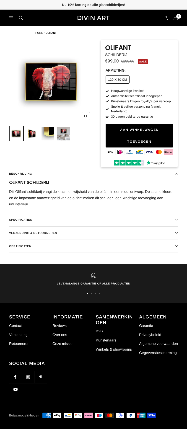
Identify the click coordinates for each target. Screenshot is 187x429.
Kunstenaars (106, 340)
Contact (15, 326)
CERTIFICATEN (20, 246)
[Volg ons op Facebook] (15, 377)
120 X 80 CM (117, 79)
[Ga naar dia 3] (95, 293)
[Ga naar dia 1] (87, 293)
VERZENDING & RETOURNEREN (33, 233)
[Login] (166, 18)
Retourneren (19, 344)
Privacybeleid (150, 335)
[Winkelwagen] (175, 18)
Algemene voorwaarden (158, 344)
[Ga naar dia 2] (91, 293)
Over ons (59, 335)
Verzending (18, 335)
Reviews (59, 326)
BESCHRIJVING (20, 173)
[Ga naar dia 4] (99, 293)
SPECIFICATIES (20, 219)
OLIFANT (51, 32)
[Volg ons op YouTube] (15, 389)
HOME (39, 32)
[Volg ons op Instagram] (28, 377)
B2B (99, 331)
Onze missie (62, 344)
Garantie (146, 326)
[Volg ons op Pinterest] (40, 377)
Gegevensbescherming (158, 353)
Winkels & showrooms (114, 349)
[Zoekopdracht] (21, 18)
